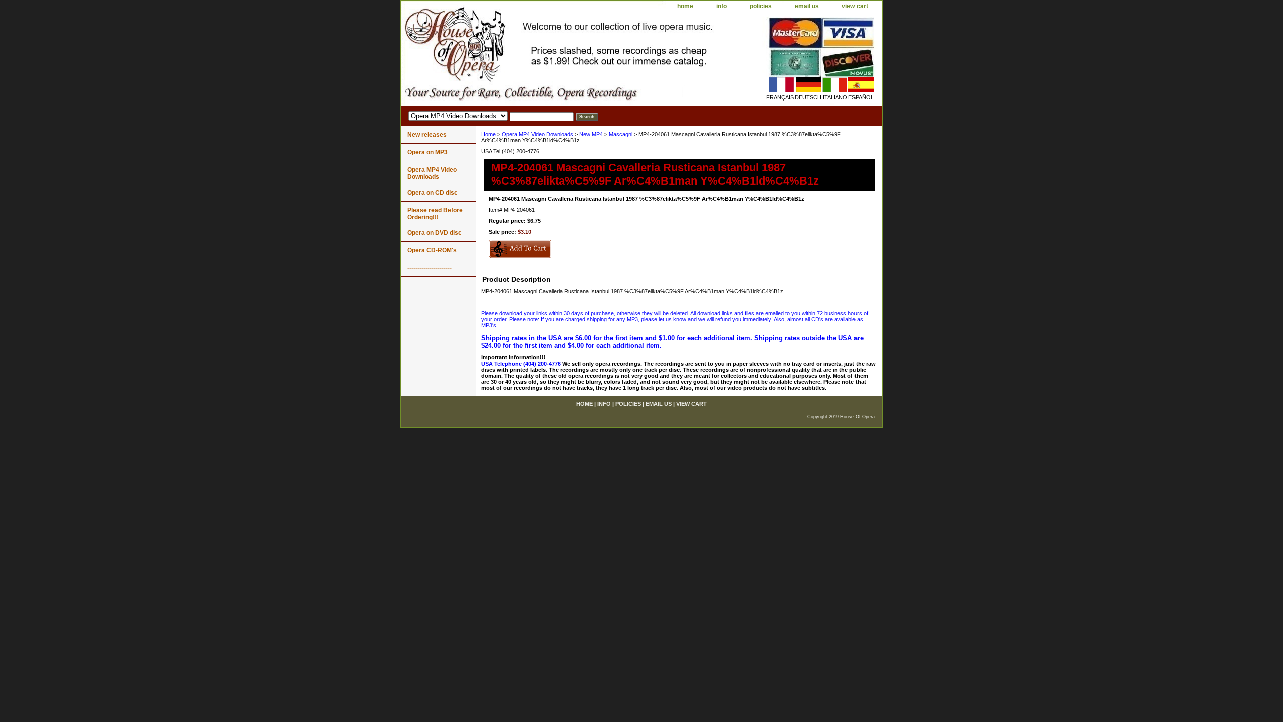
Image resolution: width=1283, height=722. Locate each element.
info (721, 6)
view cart (855, 6)
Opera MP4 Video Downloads (537, 134)
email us (807, 6)
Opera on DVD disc (434, 232)
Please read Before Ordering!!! (435, 214)
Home (488, 134)
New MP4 (591, 134)
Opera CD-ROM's (432, 250)
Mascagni (620, 134)
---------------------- (429, 267)
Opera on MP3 (427, 152)
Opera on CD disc (432, 192)
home (685, 6)
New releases (427, 134)
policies (761, 6)
